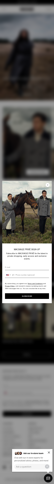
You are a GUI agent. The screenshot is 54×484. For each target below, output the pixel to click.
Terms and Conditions (35, 283)
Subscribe (27, 296)
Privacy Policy (10, 286)
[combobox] (9, 275)
